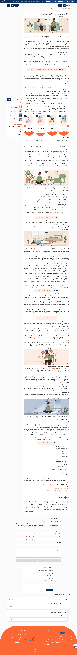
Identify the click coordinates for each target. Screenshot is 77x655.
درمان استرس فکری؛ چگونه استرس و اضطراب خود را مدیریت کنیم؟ (43, 69)
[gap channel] (2, 652)
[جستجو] (12, 5)
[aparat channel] (47, 652)
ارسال (38, 560)
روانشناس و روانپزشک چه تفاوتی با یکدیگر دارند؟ (13, 110)
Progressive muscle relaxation (39, 248)
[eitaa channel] (14, 652)
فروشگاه (47, 639)
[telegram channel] (60, 652)
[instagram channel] (67, 652)
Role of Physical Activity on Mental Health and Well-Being (57, 490)
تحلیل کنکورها (18, 129)
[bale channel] (25, 652)
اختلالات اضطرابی (51, 368)
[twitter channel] (74, 652)
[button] (25, 125)
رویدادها (19, 134)
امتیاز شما (51, 586)
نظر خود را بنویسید (49, 578)
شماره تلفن (50, 573)
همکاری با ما (46, 644)
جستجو (9, 99)
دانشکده (62, 8)
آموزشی (19, 132)
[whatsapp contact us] (39, 652)
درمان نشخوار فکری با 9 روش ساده (43, 290)
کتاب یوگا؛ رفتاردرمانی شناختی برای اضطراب (33, 338)
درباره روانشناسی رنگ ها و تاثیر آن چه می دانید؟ (13, 119)
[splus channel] (20, 652)
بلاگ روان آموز (46, 640)
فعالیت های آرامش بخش (43, 442)
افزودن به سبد (63, 133)
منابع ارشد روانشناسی (47, 484)
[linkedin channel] (53, 652)
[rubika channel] (8, 652)
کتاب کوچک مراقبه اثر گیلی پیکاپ (42, 217)
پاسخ (11, 606)
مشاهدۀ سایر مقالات (29, 511)
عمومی (20, 136)
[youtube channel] (32, 652)
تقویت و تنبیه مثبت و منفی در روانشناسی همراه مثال (13, 106)
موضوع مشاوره (58, 542)
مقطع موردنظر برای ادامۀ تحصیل (32, 536)
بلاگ (65, 8)
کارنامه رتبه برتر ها (17, 131)
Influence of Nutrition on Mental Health (61, 488)
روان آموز (68, 8)
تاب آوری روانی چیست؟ (42, 317)
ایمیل (60, 536)
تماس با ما (47, 642)
